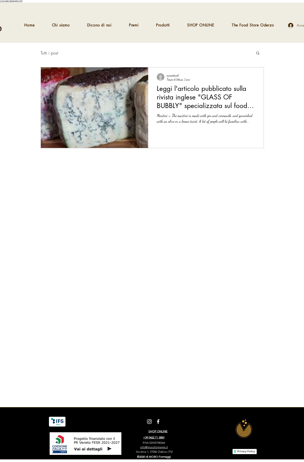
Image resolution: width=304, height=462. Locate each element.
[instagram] (149, 421)
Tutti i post (49, 53)
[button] (258, 53)
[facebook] (158, 421)
